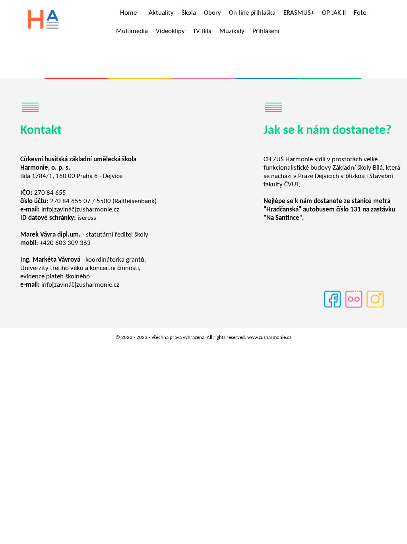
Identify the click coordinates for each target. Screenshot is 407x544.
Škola (189, 13)
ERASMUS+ (298, 13)
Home (128, 13)
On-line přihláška (252, 13)
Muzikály (231, 31)
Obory (212, 13)
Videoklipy (170, 31)
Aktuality (161, 13)
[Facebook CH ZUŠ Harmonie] (332, 307)
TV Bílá (202, 31)
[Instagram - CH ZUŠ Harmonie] (375, 307)
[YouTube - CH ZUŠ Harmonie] (354, 307)
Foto (360, 13)
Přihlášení (265, 31)
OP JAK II (334, 13)
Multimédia (132, 31)
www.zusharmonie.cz (269, 337)
